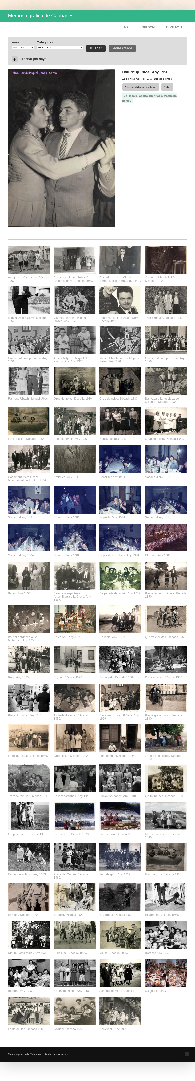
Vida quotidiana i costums (140, 86)
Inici (126, 27)
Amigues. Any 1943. (67, 476)
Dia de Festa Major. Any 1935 (27, 952)
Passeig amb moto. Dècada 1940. (163, 717)
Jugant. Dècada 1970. (68, 677)
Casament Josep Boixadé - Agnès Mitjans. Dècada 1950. (73, 279)
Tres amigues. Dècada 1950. (164, 317)
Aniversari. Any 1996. (68, 637)
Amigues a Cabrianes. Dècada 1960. (28, 279)
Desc (15, 59)
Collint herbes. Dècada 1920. (164, 796)
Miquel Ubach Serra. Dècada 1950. (27, 319)
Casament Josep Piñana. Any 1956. (27, 359)
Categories (45, 42)
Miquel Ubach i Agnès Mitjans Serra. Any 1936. (119, 359)
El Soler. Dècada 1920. (23, 914)
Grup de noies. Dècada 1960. (27, 834)
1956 (167, 86)
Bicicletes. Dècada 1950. (70, 952)
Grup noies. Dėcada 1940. (71, 755)
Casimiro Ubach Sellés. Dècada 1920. (161, 279)
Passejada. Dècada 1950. (116, 677)
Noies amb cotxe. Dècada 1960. (162, 835)
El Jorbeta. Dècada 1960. (116, 914)
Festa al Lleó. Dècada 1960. (26, 1028)
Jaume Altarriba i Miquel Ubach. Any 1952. (70, 319)
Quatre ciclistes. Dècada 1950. (165, 637)
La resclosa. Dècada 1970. (72, 834)
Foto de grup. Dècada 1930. (163, 874)
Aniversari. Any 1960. (113, 1028)
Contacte (174, 27)
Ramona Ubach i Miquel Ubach (29, 398)
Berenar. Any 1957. (157, 952)
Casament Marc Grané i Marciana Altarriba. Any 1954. (27, 478)
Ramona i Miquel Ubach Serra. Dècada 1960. (119, 319)
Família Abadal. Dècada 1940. (28, 755)
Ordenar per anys (33, 59)
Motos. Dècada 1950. (113, 952)
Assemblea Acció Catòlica (116, 990)
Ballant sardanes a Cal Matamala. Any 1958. (23, 638)
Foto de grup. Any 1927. (115, 874)
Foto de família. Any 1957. (71, 438)
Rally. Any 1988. (19, 677)
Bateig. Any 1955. (19, 593)
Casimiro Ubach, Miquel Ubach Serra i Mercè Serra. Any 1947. (120, 279)
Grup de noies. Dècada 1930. (73, 398)
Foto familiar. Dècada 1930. (26, 438)
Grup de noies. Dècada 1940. (164, 438)
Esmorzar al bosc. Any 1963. (27, 874)
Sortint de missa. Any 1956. (72, 990)
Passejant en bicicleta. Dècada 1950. (165, 595)
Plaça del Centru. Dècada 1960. (71, 876)
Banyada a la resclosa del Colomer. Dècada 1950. (162, 400)
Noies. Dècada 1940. (113, 438)
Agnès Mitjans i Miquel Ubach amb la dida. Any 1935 (73, 359)
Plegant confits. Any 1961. (25, 715)
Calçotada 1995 (155, 990)
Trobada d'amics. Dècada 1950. (71, 717)
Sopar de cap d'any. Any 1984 (119, 555)
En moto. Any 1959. (112, 637)
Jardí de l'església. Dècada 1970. (163, 757)
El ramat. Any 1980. (158, 555)
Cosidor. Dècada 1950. (69, 1028)
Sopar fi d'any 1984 (112, 476)
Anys (15, 42)
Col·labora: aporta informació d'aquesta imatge (149, 98)
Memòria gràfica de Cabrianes (41, 15)
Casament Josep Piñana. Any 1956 (165, 359)
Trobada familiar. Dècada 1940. (28, 796)
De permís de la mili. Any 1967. (120, 593)
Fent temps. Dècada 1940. (117, 755)
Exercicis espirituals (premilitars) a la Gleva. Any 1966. (72, 596)
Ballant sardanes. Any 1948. (72, 796)
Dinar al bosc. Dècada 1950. (164, 677)
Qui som (148, 27)
